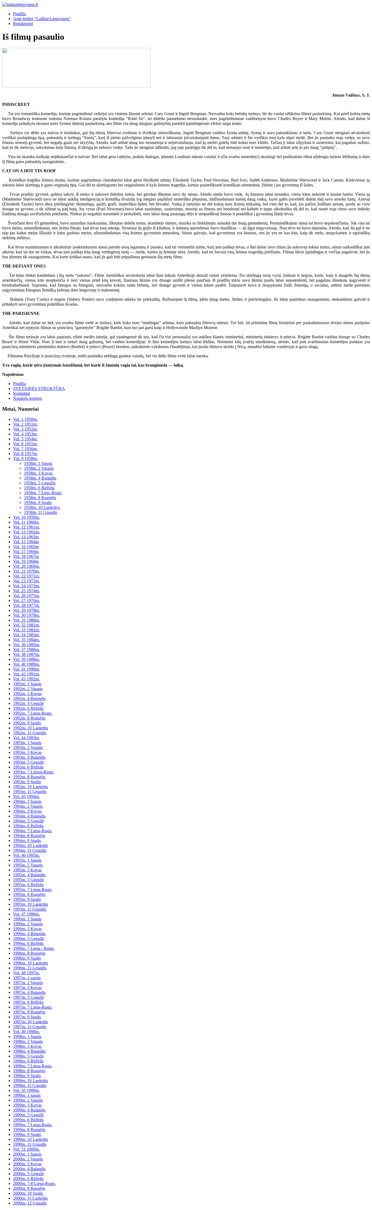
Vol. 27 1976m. (26, 600)
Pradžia (19, 13)
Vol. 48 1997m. (26, 973)
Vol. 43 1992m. (26, 679)
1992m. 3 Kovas (27, 693)
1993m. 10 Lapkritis (30, 786)
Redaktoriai (23, 23)
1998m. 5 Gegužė (28, 1056)
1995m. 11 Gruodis (29, 909)
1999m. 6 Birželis (28, 1119)
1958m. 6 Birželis (39, 488)
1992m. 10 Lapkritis (30, 728)
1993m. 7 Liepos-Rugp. (33, 772)
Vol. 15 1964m (26, 541)
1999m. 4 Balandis (29, 1110)
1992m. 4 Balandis (29, 698)
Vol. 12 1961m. (26, 527)
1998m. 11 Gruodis (29, 1085)
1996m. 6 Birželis (28, 943)
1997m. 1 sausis (27, 977)
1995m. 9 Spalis (27, 899)
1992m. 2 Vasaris (28, 688)
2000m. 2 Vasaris (28, 1159)
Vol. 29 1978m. (26, 610)
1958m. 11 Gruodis (40, 512)
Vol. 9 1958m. (25, 458)
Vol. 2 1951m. (25, 424)
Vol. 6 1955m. (25, 443)
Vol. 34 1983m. (26, 634)
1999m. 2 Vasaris (28, 1100)
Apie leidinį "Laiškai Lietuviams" (42, 18)
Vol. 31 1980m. (26, 620)
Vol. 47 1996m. (26, 914)
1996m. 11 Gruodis (29, 968)
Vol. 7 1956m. (25, 448)
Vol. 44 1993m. (26, 737)
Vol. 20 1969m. (26, 566)
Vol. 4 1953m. (25, 434)
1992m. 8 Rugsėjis (29, 718)
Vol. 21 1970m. (26, 571)
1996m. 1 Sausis (27, 919)
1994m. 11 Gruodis (29, 850)
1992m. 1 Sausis (27, 683)
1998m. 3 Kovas (27, 1046)
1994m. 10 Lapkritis (30, 845)
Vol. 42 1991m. (26, 674)
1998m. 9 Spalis (27, 1075)
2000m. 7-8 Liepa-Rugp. (34, 1183)
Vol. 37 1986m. (26, 649)
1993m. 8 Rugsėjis (29, 777)
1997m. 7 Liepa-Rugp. (32, 1007)
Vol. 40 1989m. (26, 664)
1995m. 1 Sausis (27, 860)
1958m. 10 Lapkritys (42, 507)
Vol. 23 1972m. (26, 581)
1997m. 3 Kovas (27, 987)
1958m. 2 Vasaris (39, 468)
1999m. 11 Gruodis (29, 1144)
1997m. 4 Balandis (29, 992)
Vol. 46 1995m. (26, 855)
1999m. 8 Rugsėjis (29, 1129)
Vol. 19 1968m (26, 561)
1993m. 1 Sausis (27, 742)
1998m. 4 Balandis (29, 1051)
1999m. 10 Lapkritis (30, 1139)
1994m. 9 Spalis (27, 840)
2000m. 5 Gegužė (28, 1173)
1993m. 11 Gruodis (29, 791)
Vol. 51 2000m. (26, 1149)
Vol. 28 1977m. (26, 605)
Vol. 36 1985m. (26, 644)
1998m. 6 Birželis (28, 1061)
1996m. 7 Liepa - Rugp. (33, 948)
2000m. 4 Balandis (29, 1168)
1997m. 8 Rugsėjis (29, 1012)
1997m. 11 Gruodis (29, 1026)
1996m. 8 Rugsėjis (29, 953)
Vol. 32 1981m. (26, 625)
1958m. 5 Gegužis (40, 483)
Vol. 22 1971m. (26, 576)
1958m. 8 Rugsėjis (40, 497)
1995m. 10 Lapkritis (30, 904)
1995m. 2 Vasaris (28, 865)
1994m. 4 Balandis (29, 816)
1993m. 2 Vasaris (28, 747)
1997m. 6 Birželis (28, 1002)
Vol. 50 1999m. (26, 1090)
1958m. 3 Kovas (38, 473)
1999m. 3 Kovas (27, 1105)
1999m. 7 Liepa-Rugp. (32, 1124)
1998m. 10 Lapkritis (30, 1080)
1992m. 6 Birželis (28, 708)
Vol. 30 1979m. (26, 615)
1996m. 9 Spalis (27, 958)
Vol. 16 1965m (26, 546)
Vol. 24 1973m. (26, 585)
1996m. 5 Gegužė (28, 938)
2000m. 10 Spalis (28, 1193)
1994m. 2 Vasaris (28, 806)
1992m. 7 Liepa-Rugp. (32, 713)
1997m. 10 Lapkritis (30, 1021)
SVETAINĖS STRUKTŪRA (39, 388)
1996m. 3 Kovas (27, 928)
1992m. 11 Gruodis (29, 732)
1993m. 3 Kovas (27, 752)
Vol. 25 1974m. (26, 590)
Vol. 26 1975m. (26, 595)
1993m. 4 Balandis (29, 757)
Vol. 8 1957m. (25, 453)
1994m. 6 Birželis (28, 826)
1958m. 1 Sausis (38, 463)
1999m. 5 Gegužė (28, 1115)
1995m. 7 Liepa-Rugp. (32, 889)
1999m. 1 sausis (27, 1095)
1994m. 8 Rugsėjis (29, 835)
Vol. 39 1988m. (26, 659)
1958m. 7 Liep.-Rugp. (43, 492)
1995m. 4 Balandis (29, 875)
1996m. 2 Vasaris (28, 924)
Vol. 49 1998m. (26, 1031)
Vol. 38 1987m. (26, 654)
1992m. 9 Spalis (27, 723)
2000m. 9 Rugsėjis (29, 1188)
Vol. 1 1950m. (25, 419)
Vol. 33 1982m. (26, 630)
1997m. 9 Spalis (27, 1017)
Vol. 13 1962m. (26, 532)
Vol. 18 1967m (26, 556)
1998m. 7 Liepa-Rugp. (32, 1066)
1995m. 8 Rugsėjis (29, 894)
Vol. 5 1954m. (25, 439)
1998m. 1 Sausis (27, 1036)
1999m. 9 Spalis (27, 1134)
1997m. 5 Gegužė (28, 997)
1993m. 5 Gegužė (28, 762)
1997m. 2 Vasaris (28, 982)
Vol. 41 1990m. (26, 669)
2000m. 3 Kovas (27, 1164)
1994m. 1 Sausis (27, 801)
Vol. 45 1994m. (26, 796)
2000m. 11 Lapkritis (30, 1198)
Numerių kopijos (27, 398)
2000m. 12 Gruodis (30, 1203)
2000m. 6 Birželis (28, 1178)
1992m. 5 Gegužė (28, 703)
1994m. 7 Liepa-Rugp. (32, 830)
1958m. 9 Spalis (38, 502)
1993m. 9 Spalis (27, 781)
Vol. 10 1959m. (26, 517)
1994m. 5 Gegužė (28, 821)
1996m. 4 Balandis (29, 933)
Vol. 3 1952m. (25, 429)
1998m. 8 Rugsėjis (29, 1070)
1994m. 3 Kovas (27, 811)
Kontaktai (21, 393)
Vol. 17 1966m (26, 551)
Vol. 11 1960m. (26, 522)
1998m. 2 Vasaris (28, 1041)
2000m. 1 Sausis (27, 1154)
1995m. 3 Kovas (27, 870)
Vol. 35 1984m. (26, 639)
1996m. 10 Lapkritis (30, 963)
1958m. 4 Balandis (40, 478)
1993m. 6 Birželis (28, 767)
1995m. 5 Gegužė (28, 879)
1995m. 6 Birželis (28, 884)
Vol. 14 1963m (26, 537)
